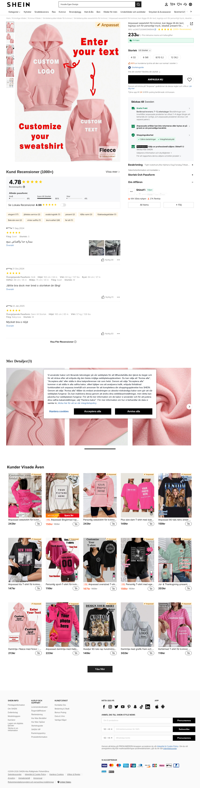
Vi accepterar (109, 760)
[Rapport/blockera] (118, 260)
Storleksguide (37, 726)
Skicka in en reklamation (13, 729)
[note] (62, 515)
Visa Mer (100, 669)
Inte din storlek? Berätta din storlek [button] (143, 72)
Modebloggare (14, 716)
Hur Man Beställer (39, 718)
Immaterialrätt (24, 778)
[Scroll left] (187, 12)
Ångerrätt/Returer (38, 711)
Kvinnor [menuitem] (62, 12)
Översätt (10, 245)
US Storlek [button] (143, 50)
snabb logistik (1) (52, 214)
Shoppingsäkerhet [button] (145, 135)
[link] (172, 4)
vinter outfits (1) (34, 220)
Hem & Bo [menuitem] (88, 12)
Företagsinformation (16, 705)
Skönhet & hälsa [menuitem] (181, 12)
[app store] (157, 708)
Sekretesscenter (15, 774)
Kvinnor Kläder (34, 18)
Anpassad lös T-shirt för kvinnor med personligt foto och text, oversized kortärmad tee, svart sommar (25, 584)
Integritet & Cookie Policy (167, 746)
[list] (127, 706)
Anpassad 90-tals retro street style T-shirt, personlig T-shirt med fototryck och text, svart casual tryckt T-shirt (175, 519)
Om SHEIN (12, 709)
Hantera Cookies (56, 774)
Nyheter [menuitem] (27, 12)
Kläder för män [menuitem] (110, 12)
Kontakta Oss (60, 705)
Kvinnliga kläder (19, 18)
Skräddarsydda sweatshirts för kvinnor (90, 18)
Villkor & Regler (73, 774)
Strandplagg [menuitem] (75, 12)
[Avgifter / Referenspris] (140, 35)
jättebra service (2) (32, 214)
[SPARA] (189, 79)
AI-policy (11, 778)
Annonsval (37, 778)
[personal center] (166, 4)
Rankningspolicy (38, 733)
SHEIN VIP (35, 729)
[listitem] (25, 503)
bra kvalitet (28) (53, 220)
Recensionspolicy (15, 187)
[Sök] (138, 4)
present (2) (70, 214)
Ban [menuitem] (98, 12)
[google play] (163, 708)
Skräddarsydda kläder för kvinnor (57, 18)
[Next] (189, 406)
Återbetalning (37, 714)
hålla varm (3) (86, 214)
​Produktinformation (39, 737)
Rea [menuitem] (54, 12)
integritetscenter (170, 748)
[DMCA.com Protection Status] (111, 771)
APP (157, 701)
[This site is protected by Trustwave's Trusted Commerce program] (104, 771)
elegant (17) (13, 214)
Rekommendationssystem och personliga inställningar (31, 782)
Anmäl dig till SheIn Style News (118, 715)
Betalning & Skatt (62, 709)
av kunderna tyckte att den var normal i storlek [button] (153, 63)
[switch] (63, 205)
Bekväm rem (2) (15, 220)
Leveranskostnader (39, 707)
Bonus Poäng (60, 712)
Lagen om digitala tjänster (15, 724)
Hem (8, 18)
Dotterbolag (13, 712)
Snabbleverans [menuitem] (42, 12)
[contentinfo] (148, 765)
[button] (185, 4)
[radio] (133, 57)
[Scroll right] (191, 12)
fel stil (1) (69, 220)
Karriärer (11, 720)
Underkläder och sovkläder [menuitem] (133, 12)
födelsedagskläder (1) (107, 214)
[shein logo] (18, 4)
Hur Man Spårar (38, 722)
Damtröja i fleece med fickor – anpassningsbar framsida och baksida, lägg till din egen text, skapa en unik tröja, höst (25, 649)
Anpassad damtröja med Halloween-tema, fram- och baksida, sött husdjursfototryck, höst (62, 649)
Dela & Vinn (60, 716)
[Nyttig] (103, 260)
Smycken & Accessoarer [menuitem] (160, 12)
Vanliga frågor (61, 720)
